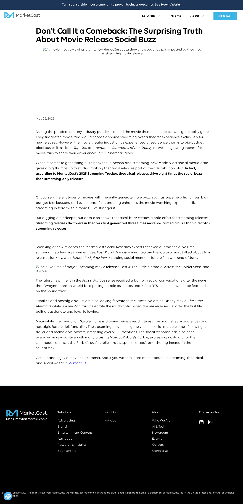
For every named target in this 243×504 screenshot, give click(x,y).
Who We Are (161, 420)
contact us (77, 363)
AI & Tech (158, 426)
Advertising (66, 420)
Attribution (66, 439)
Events (157, 439)
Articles (110, 420)
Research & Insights (72, 445)
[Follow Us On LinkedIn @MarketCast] (201, 422)
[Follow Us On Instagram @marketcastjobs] (210, 422)
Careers (158, 445)
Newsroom (160, 432)
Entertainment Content (75, 432)
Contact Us (160, 451)
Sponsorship (67, 451)
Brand (62, 426)
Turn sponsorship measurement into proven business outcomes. (121, 4)
